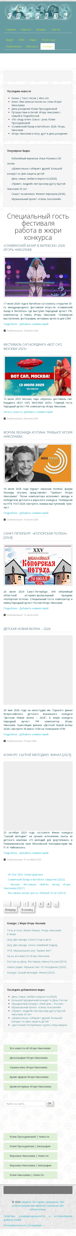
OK (49, 1103)
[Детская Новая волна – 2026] (38, 669)
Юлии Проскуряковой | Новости (29, 1136)
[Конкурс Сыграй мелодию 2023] (38, 795)
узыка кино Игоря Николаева (29, 1067)
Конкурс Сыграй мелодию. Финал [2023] (37, 755)
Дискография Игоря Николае (27, 1057)
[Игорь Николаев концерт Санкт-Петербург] (38, 565)
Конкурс (47, 46)
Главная (11, 29)
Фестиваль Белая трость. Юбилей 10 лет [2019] (36, 893)
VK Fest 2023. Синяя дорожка (25, 874)
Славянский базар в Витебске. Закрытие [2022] (36, 879)
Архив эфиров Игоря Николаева (29, 1077)
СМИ (21, 39)
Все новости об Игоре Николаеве (30, 1048)
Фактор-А (32, 46)
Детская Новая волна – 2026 (27, 629)
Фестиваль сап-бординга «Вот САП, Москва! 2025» (33, 346)
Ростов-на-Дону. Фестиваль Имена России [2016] (37, 961)
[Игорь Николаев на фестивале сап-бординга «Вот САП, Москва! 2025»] (38, 376)
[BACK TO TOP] (38, 1190)
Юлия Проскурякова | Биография (30, 1146)
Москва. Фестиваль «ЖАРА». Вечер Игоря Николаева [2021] (37, 886)
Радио (33, 39)
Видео (9, 39)
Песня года (48, 39)
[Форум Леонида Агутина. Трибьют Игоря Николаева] (38, 463)
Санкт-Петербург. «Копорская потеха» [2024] (35, 535)
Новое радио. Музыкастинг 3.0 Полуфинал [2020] (36, 967)
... (56, 904)
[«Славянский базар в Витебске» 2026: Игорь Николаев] (38, 276)
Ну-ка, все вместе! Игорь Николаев (28, 956)
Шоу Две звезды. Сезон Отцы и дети (29, 939)
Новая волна (13, 46)
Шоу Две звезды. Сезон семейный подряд (32, 945)
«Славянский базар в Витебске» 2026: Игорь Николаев (34, 247)
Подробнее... (11, 324)
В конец (27, 910)
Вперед (10, 910)
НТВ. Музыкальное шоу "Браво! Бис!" (29, 950)
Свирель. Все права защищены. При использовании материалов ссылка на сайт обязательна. (38, 1205)
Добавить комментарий (33, 324)
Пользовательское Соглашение (23, 1225)
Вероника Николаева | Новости (29, 1155)
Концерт (41, 29)
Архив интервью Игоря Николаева (30, 1086)
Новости (26, 29)
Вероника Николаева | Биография (30, 1165)
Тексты (55, 29)
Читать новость (13, 412)
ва (46, 1057)
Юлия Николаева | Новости (27, 1175)
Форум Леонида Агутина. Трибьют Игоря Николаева (38, 434)
